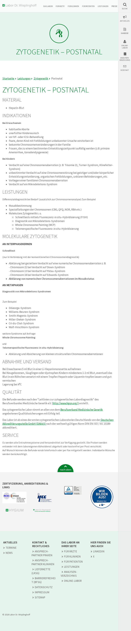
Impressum (42, 592)
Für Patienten (88, 6)
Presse (114, 6)
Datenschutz (44, 587)
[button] (124, 6)
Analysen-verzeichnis (124, 59)
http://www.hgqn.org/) (66, 403)
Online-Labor (124, 46)
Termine (11, 547)
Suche (124, 9)
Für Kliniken (73, 6)
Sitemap (40, 597)
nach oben (65, 469)
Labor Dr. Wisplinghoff (20, 5)
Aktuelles (124, 21)
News (9, 553)
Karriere (124, 33)
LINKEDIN (98, 551)
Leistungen (103, 6)
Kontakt (125, 70)
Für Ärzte (60, 6)
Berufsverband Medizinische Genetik (81, 409)
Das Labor (48, 6)
